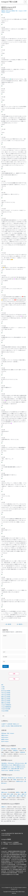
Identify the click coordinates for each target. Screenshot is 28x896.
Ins (2, 887)
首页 (2, 684)
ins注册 (2, 686)
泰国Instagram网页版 (5, 702)
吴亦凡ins (3, 748)
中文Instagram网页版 (5, 692)
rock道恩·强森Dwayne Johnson (7, 766)
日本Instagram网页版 (10, 10)
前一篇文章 (8, 624)
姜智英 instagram (5, 739)
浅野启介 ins (3, 806)
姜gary (19, 794)
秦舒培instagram (19, 781)
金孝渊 (11, 794)
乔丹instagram (11, 763)
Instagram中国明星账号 (6, 704)
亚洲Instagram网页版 (5, 700)
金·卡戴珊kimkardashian (20, 766)
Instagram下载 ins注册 (9, 2)
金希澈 (10, 795)
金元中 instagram (5, 741)
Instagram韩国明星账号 (6, 706)
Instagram (8, 12)
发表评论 (3, 10)
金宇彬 (8, 794)
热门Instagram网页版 (5, 690)
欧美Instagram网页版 (5, 696)
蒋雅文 (4, 797)
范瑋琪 (14, 779)
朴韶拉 (21, 795)
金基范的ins (15, 750)
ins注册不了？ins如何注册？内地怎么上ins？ (10, 723)
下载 (14, 679)
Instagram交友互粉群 (5, 708)
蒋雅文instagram (4, 735)
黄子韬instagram (11, 777)
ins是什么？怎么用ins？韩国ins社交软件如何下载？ (11, 726)
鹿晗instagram (4, 777)
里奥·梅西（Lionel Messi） (14, 770)
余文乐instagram (19, 777)
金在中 (18, 795)
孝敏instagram (4, 792)
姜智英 (23, 794)
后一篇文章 (20, 624)
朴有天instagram (4, 737)
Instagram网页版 (4, 710)
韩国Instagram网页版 (5, 698)
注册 (14, 673)
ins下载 (2, 688)
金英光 (14, 795)
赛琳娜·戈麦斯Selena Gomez (19, 765)
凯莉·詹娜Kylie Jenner (5, 768)
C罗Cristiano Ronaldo (19, 763)
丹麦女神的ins (14, 748)
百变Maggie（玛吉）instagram (7, 733)
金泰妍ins (18, 792)
